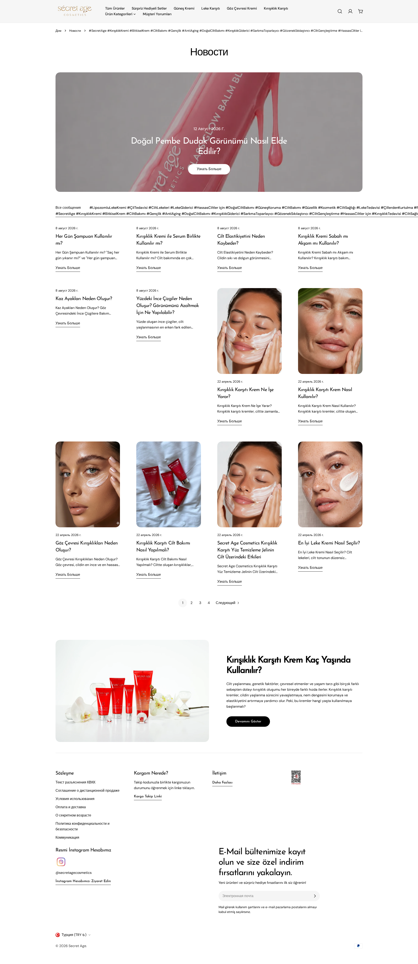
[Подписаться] (314, 896)
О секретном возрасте (73, 815)
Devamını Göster (248, 721)
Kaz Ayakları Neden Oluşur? (84, 298)
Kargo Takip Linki (148, 796)
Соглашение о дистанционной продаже (88, 790)
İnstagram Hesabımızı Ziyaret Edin (83, 881)
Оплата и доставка (71, 807)
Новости (75, 31)
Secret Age (77, 946)
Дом (58, 31)
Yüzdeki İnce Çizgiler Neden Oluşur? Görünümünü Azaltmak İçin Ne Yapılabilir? (167, 305)
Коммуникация (67, 837)
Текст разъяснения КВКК (75, 782)
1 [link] (182, 603)
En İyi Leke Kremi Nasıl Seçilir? (329, 543)
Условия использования (75, 798)
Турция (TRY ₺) (74, 934)
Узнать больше (209, 169)
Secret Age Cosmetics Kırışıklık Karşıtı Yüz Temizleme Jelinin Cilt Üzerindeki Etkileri (247, 550)
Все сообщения (68, 207)
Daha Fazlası (222, 782)
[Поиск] (339, 11)
